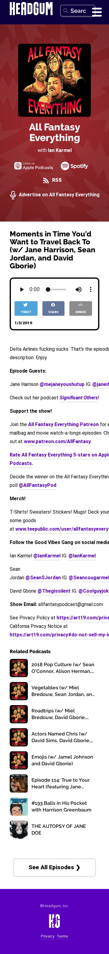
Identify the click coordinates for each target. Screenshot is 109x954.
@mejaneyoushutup (62, 384)
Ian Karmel (60, 150)
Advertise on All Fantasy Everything (59, 195)
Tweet (26, 312)
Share (53, 312)
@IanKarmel (47, 556)
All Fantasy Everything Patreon (63, 424)
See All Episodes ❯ (54, 867)
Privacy (47, 936)
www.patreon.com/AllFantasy (57, 441)
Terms (62, 936)
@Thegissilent (54, 591)
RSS (56, 180)
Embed (80, 312)
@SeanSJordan (43, 577)
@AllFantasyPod (37, 485)
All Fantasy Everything (54, 132)
